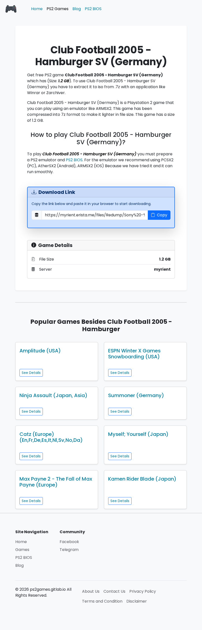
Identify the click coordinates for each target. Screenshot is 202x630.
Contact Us (114, 591)
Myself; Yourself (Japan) (138, 434)
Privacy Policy (142, 591)
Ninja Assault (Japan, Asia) (53, 395)
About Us (91, 591)
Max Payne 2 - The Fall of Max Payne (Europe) (55, 481)
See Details (31, 372)
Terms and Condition (102, 601)
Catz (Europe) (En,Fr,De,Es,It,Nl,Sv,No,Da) (51, 437)
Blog (76, 9)
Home (37, 9)
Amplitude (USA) (40, 350)
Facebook (69, 542)
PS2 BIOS (93, 9)
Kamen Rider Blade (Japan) (142, 478)
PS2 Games (57, 9)
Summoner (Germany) (136, 395)
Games (22, 549)
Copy (162, 215)
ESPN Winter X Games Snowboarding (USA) (134, 353)
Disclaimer (136, 601)
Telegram (69, 549)
